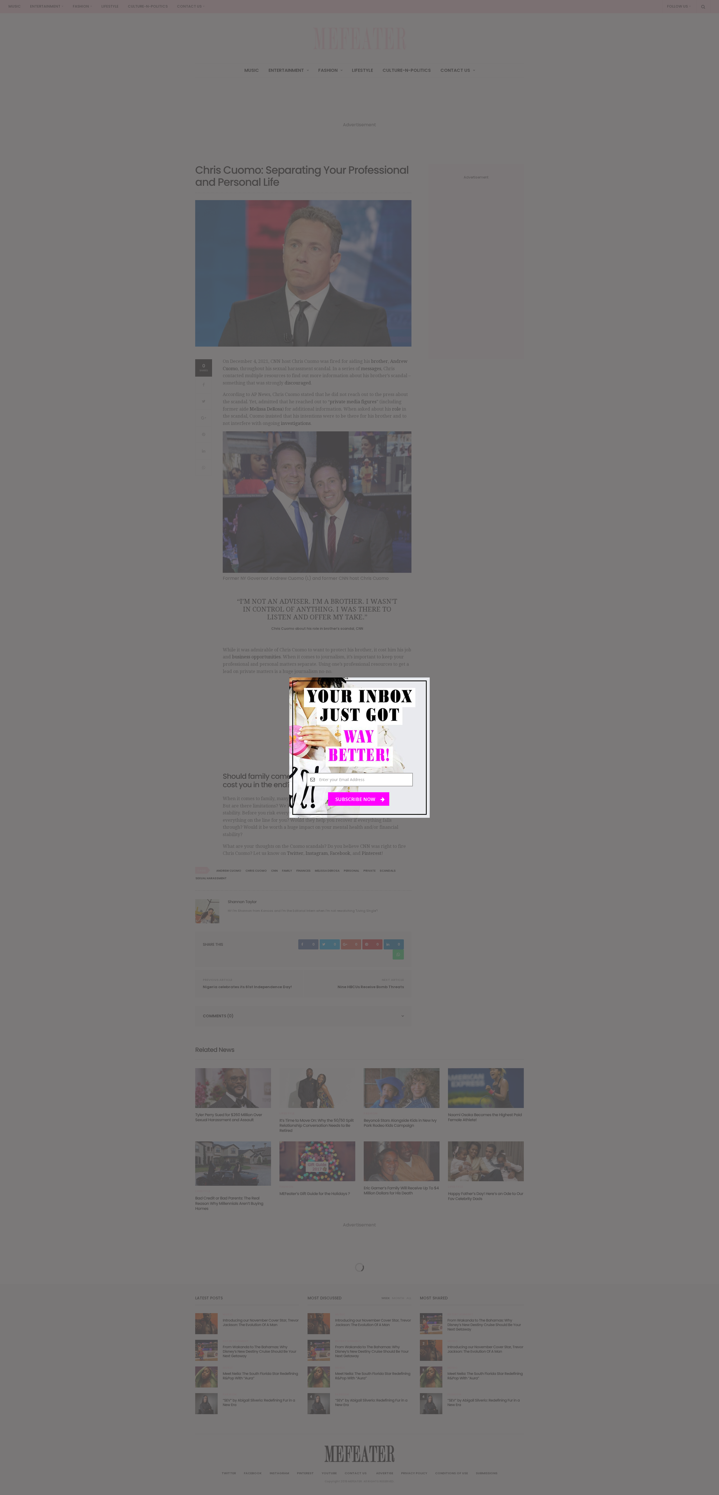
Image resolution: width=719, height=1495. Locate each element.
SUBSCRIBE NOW (355, 799)
